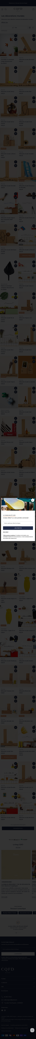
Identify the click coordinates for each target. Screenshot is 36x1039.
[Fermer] (32, 500)
